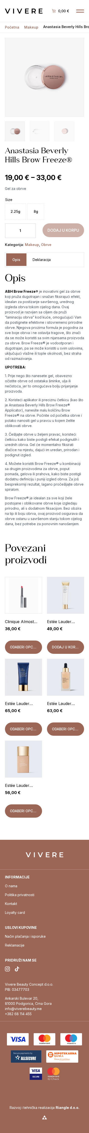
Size (8, 200)
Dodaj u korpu (63, 230)
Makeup (31, 27)
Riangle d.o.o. (67, 1107)
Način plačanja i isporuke (25, 936)
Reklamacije (14, 945)
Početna (12, 27)
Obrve (46, 245)
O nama (11, 886)
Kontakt (11, 904)
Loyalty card (15, 912)
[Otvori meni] (80, 11)
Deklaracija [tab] (42, 260)
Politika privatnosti (19, 895)
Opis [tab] (16, 260)
